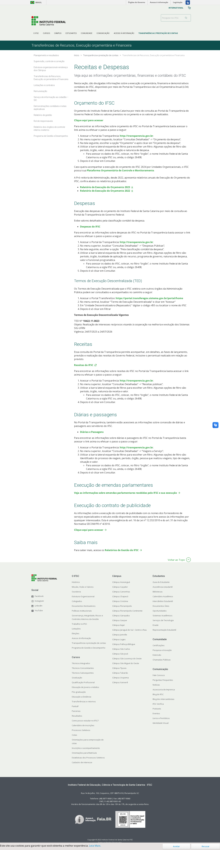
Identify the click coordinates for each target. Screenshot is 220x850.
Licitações (76, 628)
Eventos (156, 713)
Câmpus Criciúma (120, 601)
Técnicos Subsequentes (83, 672)
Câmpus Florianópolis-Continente (127, 610)
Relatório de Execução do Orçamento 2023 (105, 187)
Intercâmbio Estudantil (163, 601)
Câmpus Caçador (120, 587)
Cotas (74, 735)
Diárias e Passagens (92, 432)
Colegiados (77, 601)
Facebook (39, 596)
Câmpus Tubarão (120, 672)
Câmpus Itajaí (118, 625)
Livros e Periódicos (161, 718)
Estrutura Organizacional (83, 596)
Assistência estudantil (163, 587)
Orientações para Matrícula (84, 752)
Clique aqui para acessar (88, 120)
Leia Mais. (95, 845)
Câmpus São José (120, 653)
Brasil (35, 2)
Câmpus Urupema (120, 677)
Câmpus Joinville (119, 634)
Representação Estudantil (164, 630)
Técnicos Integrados (81, 663)
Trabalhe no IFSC (79, 624)
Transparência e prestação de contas (89, 643)
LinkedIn (38, 605)
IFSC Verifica (158, 704)
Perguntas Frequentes (163, 680)
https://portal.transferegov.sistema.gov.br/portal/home (149, 298)
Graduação (77, 677)
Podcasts (157, 708)
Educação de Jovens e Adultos (85, 687)
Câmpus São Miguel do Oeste (125, 663)
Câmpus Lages (119, 639)
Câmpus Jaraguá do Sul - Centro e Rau (129, 630)
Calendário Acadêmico (163, 596)
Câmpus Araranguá (121, 582)
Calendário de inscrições (83, 725)
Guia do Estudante (161, 582)
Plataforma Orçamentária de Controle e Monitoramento (120, 170)
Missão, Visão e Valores (83, 587)
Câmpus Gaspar (119, 620)
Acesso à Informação (81, 638)
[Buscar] (186, 18)
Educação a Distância (81, 696)
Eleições (75, 633)
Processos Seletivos (81, 730)
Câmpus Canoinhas (121, 591)
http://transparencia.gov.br (136, 135)
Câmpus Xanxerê (120, 682)
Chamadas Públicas (162, 659)
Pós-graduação (79, 692)
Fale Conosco (159, 675)
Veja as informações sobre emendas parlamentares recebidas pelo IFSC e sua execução (125, 492)
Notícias (156, 684)
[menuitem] (36, 33)
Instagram (39, 601)
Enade (155, 625)
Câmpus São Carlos (121, 649)
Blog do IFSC (158, 694)
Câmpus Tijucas (119, 668)
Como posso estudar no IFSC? (85, 720)
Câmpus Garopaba (121, 615)
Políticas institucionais (82, 610)
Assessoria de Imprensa (164, 689)
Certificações (158, 645)
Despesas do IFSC (90, 226)
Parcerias (76, 711)
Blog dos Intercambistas (163, 699)
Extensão (157, 655)
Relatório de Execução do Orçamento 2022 (105, 190)
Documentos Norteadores (83, 606)
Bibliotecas (158, 591)
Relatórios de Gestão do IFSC (122, 550)
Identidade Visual (161, 723)
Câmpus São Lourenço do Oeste (127, 658)
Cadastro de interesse (82, 762)
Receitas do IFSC (83, 365)
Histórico (76, 582)
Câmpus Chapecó (120, 596)
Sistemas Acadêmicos (162, 615)
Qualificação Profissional (83, 682)
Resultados (77, 715)
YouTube (39, 610)
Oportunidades (160, 610)
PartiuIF (75, 706)
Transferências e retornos (84, 701)
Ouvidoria (76, 591)
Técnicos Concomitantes (83, 668)
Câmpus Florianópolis (122, 606)
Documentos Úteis (161, 606)
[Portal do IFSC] (48, 20)
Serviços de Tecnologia (163, 620)
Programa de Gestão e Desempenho (88, 647)
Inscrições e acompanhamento (86, 748)
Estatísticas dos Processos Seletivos (88, 757)
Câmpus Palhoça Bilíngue (123, 644)
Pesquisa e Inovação (162, 650)
